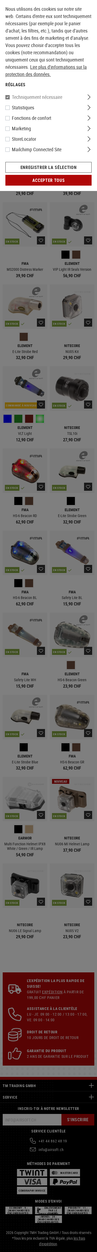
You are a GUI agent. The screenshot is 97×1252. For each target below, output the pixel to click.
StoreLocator (24, 139)
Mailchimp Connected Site (36, 149)
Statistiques (23, 107)
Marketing (21, 128)
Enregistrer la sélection (48, 167)
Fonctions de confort (31, 118)
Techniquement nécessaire (37, 97)
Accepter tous (48, 180)
